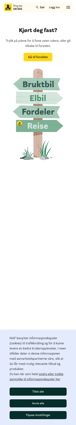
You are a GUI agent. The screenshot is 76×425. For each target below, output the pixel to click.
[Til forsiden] (8, 7)
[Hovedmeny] (68, 7)
